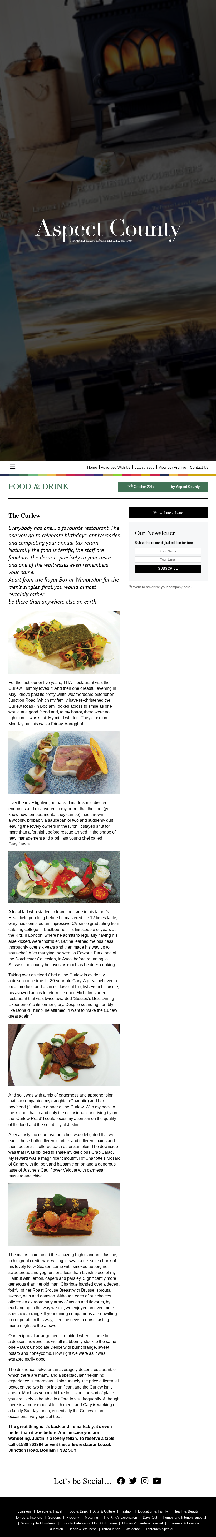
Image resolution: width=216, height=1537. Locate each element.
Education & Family (153, 1511)
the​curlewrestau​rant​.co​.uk (85, 1444)
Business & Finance (183, 1523)
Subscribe (168, 569)
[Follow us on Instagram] (144, 1481)
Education (55, 1529)
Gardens (54, 1517)
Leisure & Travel (49, 1511)
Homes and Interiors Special (184, 1517)
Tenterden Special (159, 1529)
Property (72, 1517)
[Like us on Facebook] (121, 1481)
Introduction (111, 1529)
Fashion (126, 1511)
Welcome (133, 1529)
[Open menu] (13, 467)
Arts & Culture (104, 1511)
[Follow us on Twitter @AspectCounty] (133, 1481)
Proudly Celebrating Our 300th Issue (89, 1523)
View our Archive (172, 467)
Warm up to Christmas (38, 1523)
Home (92, 467)
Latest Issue (144, 467)
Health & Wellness (82, 1529)
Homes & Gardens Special (142, 1523)
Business (24, 1511)
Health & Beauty (186, 1511)
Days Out (150, 1517)
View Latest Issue (168, 512)
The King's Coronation (120, 1517)
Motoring (91, 1517)
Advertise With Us (115, 467)
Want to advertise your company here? (162, 587)
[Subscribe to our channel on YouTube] (156, 1481)
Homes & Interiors (28, 1517)
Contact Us (199, 467)
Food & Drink (78, 1511)
